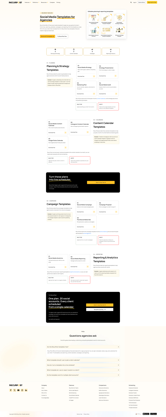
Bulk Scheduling (72, 393)
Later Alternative (102, 397)
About (43, 388)
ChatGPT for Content (74, 397)
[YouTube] (18, 390)
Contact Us (44, 395)
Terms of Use (79, 414)
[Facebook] (10, 390)
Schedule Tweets (133, 393)
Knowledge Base (45, 397)
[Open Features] (30, 2)
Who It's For (44, 393)
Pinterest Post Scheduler (134, 400)
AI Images (71, 400)
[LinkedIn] (26, 390)
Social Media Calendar (74, 395)
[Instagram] (22, 390)
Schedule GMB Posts (133, 397)
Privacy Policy (86, 414)
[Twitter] (14, 390)
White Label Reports (73, 390)
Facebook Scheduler (133, 388)
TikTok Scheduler (132, 402)
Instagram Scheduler (133, 390)
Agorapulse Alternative (104, 393)
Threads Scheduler (133, 407)
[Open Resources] (47, 2)
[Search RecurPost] (131, 2)
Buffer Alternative (103, 390)
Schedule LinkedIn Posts (134, 395)
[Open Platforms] (38, 2)
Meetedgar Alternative (104, 395)
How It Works (44, 390)
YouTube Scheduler (133, 405)
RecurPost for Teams (73, 388)
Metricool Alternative (103, 400)
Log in (134, 2)
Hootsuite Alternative (104, 388)
